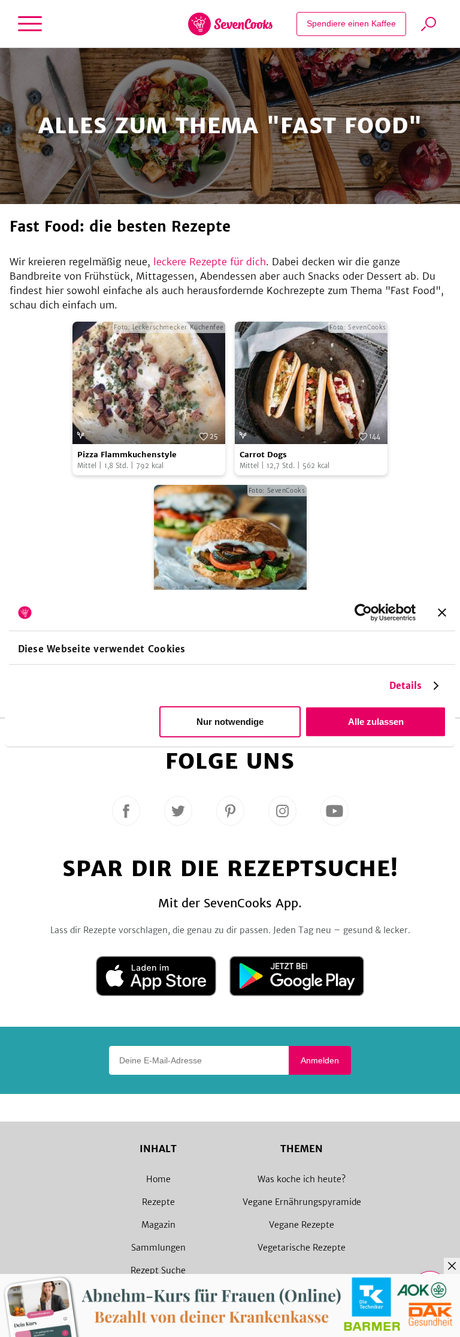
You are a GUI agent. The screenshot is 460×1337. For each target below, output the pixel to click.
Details (405, 685)
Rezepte (158, 1202)
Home (158, 1179)
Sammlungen (158, 1247)
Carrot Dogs (263, 454)
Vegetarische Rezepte (302, 1247)
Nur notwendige (230, 722)
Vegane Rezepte (301, 1224)
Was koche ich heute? (302, 1179)
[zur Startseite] (230, 24)
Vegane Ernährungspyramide (302, 1202)
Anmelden (320, 1060)
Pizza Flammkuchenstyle (127, 454)
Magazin (158, 1224)
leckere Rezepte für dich (209, 262)
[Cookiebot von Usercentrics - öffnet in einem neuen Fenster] (363, 613)
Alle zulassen (376, 722)
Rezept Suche (158, 1270)
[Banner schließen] (442, 612)
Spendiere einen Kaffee (351, 23)
